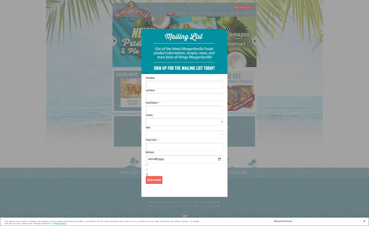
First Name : (151, 77)
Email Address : (153, 102)
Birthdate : (150, 152)
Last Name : (151, 90)
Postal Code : (152, 139)
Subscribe (154, 179)
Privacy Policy (59, 223)
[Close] (227, 29)
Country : (150, 115)
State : (148, 127)
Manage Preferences (283, 221)
